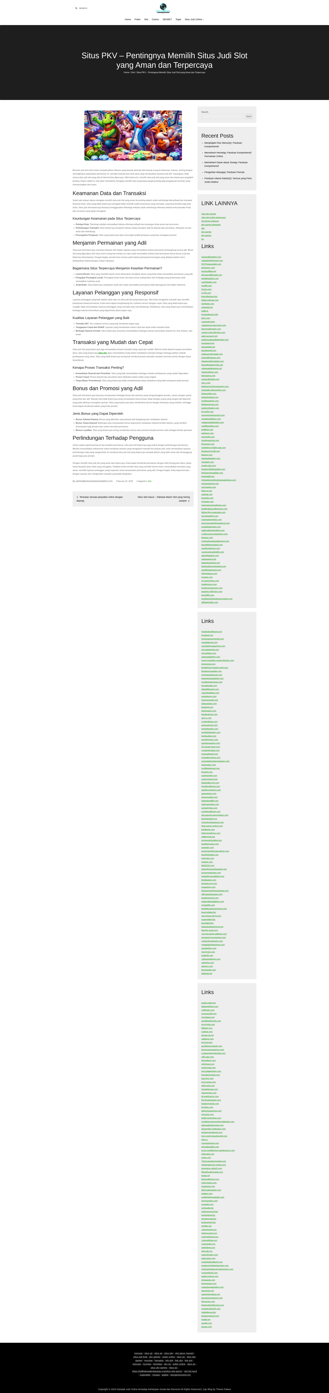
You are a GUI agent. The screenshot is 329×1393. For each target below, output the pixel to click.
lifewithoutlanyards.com (212, 1172)
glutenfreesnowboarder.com (214, 869)
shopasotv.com (208, 1280)
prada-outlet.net (208, 1003)
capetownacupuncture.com (213, 325)
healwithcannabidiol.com (212, 876)
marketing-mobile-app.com (213, 448)
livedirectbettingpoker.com (213, 469)
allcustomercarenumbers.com (214, 815)
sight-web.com (208, 1086)
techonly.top (206, 1042)
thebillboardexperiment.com (214, 909)
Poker (138, 19)
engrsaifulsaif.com (209, 754)
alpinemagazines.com (211, 1111)
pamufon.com (207, 847)
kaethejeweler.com (209, 898)
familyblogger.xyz (209, 819)
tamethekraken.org (209, 855)
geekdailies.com (208, 948)
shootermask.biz (208, 1219)
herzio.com (206, 289)
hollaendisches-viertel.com (213, 1165)
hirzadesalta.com (209, 686)
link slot (169, 1360)
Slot (146, 19)
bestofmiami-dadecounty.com (214, 668)
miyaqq (156, 1375)
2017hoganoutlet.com (211, 264)
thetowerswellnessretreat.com (215, 891)
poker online (168, 1357)
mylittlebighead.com (210, 768)
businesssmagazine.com (212, 1050)
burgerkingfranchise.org (212, 365)
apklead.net (206, 973)
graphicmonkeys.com (211, 790)
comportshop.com (209, 1273)
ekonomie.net (207, 1291)
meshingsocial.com (210, 440)
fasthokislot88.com (209, 801)
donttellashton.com (210, 278)
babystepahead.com (210, 563)
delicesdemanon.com (211, 1190)
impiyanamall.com (209, 700)
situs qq (148, 1353)
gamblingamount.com (211, 570)
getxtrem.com (207, 433)
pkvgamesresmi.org (180, 1375)
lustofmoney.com (209, 584)
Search (81, 8)
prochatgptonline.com (211, 1071)
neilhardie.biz (207, 1208)
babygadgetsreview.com (212, 1125)
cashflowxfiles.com (210, 426)
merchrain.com (208, 952)
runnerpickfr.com (208, 1014)
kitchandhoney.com (210, 1179)
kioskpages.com (208, 880)
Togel (178, 19)
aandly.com (206, 1323)
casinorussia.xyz (209, 1230)
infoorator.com (207, 1154)
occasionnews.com (210, 581)
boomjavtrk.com (208, 970)
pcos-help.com (208, 1024)
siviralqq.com (207, 502)
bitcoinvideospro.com (211, 329)
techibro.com (207, 1107)
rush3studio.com (208, 282)
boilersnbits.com (208, 394)
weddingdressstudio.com (212, 1197)
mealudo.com (207, 462)
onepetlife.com (208, 905)
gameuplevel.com (209, 725)
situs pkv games (208, 214)
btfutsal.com (206, 1028)
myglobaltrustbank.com (211, 1262)
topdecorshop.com (209, 1276)
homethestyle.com (209, 729)
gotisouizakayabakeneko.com (215, 340)
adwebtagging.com (210, 556)
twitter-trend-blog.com (211, 1118)
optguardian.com (209, 704)
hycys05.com (207, 412)
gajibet (165, 1375)
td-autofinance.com (210, 1096)
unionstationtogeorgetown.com (215, 761)
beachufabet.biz (208, 912)
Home (128, 19)
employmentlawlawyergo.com (215, 1265)
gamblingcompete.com (211, 1046)
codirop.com (207, 1032)
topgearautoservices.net (212, 927)
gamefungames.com (210, 743)
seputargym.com (208, 696)
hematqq (158, 1360)
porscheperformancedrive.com (215, 851)
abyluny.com (207, 966)
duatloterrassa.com (210, 844)
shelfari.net (206, 1226)
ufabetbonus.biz (208, 1312)
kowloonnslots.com (210, 1104)
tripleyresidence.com (210, 833)
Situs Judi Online (193, 19)
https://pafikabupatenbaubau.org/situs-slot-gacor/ (157, 1371)
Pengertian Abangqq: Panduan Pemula (224, 172)
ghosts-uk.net (207, 1035)
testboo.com (206, 1194)
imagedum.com (208, 887)
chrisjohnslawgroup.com (212, 822)
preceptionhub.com (210, 650)
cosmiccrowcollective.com (213, 332)
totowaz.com (207, 538)
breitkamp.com (208, 829)
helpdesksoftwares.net (211, 632)
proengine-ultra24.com (211, 1168)
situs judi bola (140, 1357)
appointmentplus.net (210, 1294)
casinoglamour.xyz (209, 1237)
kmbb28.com (207, 955)
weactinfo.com (207, 437)
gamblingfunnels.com (211, 1021)
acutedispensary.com (211, 527)
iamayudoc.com (208, 765)
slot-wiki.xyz (206, 1251)
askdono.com (207, 1039)
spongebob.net (208, 347)
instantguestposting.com (212, 1287)
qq (202, 239)
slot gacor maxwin (184, 1353)
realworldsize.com (209, 372)
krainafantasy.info (209, 296)
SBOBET (167, 19)
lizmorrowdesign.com (211, 873)
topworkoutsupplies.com (212, 678)
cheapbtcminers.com (210, 758)
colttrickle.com (207, 1010)
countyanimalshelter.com (212, 552)
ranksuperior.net (208, 559)
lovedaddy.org (207, 476)
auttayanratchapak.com (212, 354)
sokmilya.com (207, 963)
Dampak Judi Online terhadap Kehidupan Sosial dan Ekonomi (148, 1389)
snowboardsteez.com (211, 419)
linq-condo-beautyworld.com (214, 1136)
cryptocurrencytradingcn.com (214, 534)
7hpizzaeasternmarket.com (213, 1161)
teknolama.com (208, 376)
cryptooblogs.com (209, 722)
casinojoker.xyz (208, 1244)
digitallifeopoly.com (210, 689)
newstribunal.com (209, 642)
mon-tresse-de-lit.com (211, 916)
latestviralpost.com (209, 397)
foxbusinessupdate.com (212, 473)
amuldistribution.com (210, 732)
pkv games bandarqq (211, 225)
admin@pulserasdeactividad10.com (94, 481)
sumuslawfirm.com (209, 516)
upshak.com (206, 494)
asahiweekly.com (209, 776)
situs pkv (168, 1353)
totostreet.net (207, 707)
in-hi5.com (206, 293)
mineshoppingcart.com (211, 675)
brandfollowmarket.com (212, 545)
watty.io (204, 311)
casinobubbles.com (210, 693)
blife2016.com (207, 865)
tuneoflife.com (207, 595)
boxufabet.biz (207, 923)
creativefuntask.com (210, 750)
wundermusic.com (209, 740)
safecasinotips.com (210, 804)
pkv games (206, 232)
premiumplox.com (209, 1201)
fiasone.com (206, 455)
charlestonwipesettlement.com (215, 541)
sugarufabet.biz (208, 919)
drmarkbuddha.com (210, 1147)
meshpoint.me (207, 343)
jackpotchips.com (209, 808)
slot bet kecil (190, 1371)
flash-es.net (206, 491)
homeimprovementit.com (212, 639)
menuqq (138, 1353)
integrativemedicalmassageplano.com (218, 480)
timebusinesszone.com (211, 588)
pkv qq (167, 1364)
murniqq (148, 1360)
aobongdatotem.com (210, 657)
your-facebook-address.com (214, 934)
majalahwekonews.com (212, 260)
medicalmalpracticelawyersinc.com (217, 1269)
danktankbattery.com (210, 458)
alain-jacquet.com (209, 336)
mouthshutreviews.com (211, 682)
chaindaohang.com (210, 1143)
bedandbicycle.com (210, 783)
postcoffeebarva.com (210, 358)
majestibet (145, 1375)
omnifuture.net (207, 1017)
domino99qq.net (208, 271)
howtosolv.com (208, 1186)
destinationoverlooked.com (213, 566)
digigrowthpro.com (209, 1006)
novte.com (206, 1158)
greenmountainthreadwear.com (215, 523)
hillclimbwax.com (209, 573)
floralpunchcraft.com (210, 451)
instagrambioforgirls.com (212, 422)
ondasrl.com (207, 862)
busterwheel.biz (208, 1222)
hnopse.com (207, 577)
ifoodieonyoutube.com (211, 671)
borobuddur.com (208, 736)
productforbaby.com (210, 379)
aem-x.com (206, 718)
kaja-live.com (207, 1078)
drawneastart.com (209, 797)
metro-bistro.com (209, 1183)
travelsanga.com (208, 1283)
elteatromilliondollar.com (212, 361)
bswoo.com (206, 1327)
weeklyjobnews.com (210, 548)
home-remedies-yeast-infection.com (217, 660)
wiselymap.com (208, 1068)
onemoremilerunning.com (213, 415)
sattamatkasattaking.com (212, 901)
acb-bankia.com (208, 487)
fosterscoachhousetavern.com (215, 386)
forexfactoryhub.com (210, 1075)
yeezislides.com (208, 653)
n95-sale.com (207, 1057)
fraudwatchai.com (209, 714)
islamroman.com (208, 1093)
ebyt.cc (204, 1140)
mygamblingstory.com (211, 257)
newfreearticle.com (210, 401)
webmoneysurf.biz (209, 1212)
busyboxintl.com (208, 350)
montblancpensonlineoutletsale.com (217, 1122)
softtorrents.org (208, 837)
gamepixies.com (208, 793)
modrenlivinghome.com (212, 941)
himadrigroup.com (209, 1089)
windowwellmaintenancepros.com (216, 599)
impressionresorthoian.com (213, 505)
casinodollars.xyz (209, 1240)
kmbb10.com (207, 430)
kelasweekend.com (210, 1316)
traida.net (205, 1176)
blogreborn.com (208, 1060)
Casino (155, 19)
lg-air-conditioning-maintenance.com (218, 1150)
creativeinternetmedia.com (213, 1053)
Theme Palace (223, 1389)
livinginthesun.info (209, 314)
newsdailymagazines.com (213, 646)
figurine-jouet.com (209, 930)
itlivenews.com (208, 1301)
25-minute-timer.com (210, 747)
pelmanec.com (208, 268)
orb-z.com (205, 383)
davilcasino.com (208, 711)
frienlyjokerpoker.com (211, 1100)
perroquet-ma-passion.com (213, 937)
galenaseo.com (208, 1258)
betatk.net (205, 1319)
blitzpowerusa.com (209, 404)
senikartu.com (207, 304)
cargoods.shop (208, 322)
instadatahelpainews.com (213, 945)
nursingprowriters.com (211, 520)
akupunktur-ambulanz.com (213, 1129)
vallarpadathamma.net (211, 368)
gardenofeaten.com (210, 408)
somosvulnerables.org (211, 840)
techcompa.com (208, 1082)
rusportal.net (207, 307)
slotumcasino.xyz (209, 1233)
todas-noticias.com (209, 300)
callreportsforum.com (210, 959)
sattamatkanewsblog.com (213, 530)
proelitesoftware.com (210, 811)
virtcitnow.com (207, 1064)
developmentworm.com (212, 1298)
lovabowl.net (207, 635)
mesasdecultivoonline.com (213, 390)
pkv (203, 228)
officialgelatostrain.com (211, 894)
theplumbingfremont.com (212, 1305)
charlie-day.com (208, 466)
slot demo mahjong (210, 221)
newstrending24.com (210, 1309)
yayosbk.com (207, 1204)
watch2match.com (209, 1255)
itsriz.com (205, 318)
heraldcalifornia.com (210, 786)
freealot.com (207, 772)
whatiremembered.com (211, 1132)
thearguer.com (207, 444)
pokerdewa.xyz (208, 1248)
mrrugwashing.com (210, 484)
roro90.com (206, 286)
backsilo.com (207, 498)
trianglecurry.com (209, 883)
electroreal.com (208, 664)
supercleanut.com (209, 779)
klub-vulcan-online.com (212, 826)
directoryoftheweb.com (211, 275)
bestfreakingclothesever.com (214, 509)
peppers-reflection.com (211, 591)
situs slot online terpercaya (213, 217)
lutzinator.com (207, 858)
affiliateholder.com (209, 602)
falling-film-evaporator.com (213, 512)
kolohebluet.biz (208, 1215)
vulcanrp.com (207, 1114)
